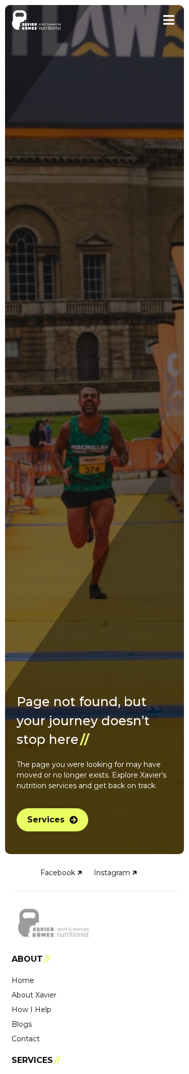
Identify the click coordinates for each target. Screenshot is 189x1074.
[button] (169, 20)
